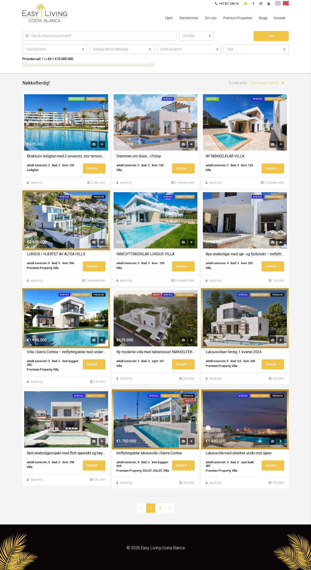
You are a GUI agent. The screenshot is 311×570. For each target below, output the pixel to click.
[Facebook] (253, 3)
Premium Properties (237, 18)
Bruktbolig (76, 99)
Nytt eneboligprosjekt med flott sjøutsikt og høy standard (66, 453)
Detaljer (93, 168)
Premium (99, 197)
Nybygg (168, 99)
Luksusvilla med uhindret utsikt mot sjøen (239, 453)
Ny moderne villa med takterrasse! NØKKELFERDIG (155, 352)
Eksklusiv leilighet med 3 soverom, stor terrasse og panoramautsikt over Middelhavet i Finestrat (66, 156)
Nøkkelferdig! (95, 99)
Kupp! (156, 295)
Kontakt (279, 18)
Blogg (263, 18)
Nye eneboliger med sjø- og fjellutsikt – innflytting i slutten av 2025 (245, 254)
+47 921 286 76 (228, 3)
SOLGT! (189, 400)
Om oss (211, 18)
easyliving (37, 182)
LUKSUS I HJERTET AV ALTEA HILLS (56, 254)
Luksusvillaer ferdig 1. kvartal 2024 (233, 352)
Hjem (169, 18)
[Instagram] (261, 3)
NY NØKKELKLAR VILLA (225, 156)
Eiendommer (189, 18)
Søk (271, 36)
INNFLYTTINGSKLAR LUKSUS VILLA (145, 254)
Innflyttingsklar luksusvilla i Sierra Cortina (149, 453)
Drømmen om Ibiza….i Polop (138, 156)
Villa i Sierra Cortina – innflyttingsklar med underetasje (66, 352)
